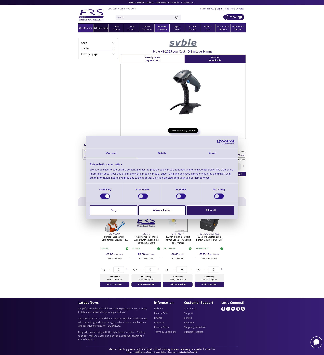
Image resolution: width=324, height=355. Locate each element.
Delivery (158, 308)
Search (177, 17)
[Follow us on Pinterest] (243, 309)
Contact (240, 8)
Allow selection (162, 210)
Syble (122, 8)
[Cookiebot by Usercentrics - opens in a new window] (219, 142)
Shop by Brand (85, 28)
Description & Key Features (152, 59)
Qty (103, 269)
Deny (114, 210)
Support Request (193, 331)
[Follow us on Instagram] (233, 309)
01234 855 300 (207, 8)
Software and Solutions (238, 28)
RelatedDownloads (215, 59)
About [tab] (212, 153)
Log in (220, 8)
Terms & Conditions (165, 331)
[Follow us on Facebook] (223, 309)
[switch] (143, 196)
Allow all (211, 210)
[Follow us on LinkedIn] (238, 309)
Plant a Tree (161, 313)
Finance (158, 317)
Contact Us (190, 308)
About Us (159, 322)
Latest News (88, 302)
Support (188, 313)
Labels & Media (101, 28)
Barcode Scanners (162, 28)
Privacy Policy (161, 327)
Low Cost (112, 8)
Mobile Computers (147, 28)
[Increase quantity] (243, 166)
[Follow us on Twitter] (228, 309)
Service (188, 317)
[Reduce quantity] (111, 269)
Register (229, 8)
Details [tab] (162, 153)
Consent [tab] (111, 153)
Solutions (189, 322)
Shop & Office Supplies (223, 28)
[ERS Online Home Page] (91, 13)
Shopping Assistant (195, 327)
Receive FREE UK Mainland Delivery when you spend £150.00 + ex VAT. (162, 2)
